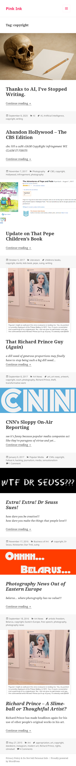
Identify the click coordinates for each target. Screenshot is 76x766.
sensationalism (50, 460)
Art (29, 742)
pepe (35, 263)
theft (53, 379)
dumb (19, 263)
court (18, 379)
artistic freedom (56, 618)
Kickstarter (18, 544)
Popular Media (37, 457)
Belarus (9, 621)
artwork (64, 376)
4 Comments (26, 749)
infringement (23, 174)
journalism (29, 460)
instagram (21, 745)
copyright (10, 118)
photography (37, 174)
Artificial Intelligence (54, 115)
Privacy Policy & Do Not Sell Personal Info (27, 758)
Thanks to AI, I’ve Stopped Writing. (36, 91)
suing (41, 263)
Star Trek (28, 544)
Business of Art (41, 541)
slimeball (10, 749)
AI (34, 115)
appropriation (42, 742)
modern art (33, 745)
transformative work (16, 382)
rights (58, 745)
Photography (39, 171)
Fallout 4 (10, 460)
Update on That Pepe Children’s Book (30, 236)
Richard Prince (43, 379)
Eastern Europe (32, 621)
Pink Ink (14, 8)
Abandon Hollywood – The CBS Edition (36, 134)
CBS (52, 171)
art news (55, 376)
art (48, 376)
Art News (37, 376)
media (38, 460)
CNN (51, 457)
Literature (35, 259)
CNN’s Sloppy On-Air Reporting (29, 424)
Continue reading (18, 103)
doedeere (10, 745)
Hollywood (11, 174)
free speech (47, 621)
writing (19, 118)
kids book (27, 263)
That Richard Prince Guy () (34, 344)
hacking (19, 460)
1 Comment (15, 463)
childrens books (52, 259)
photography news (15, 624)
